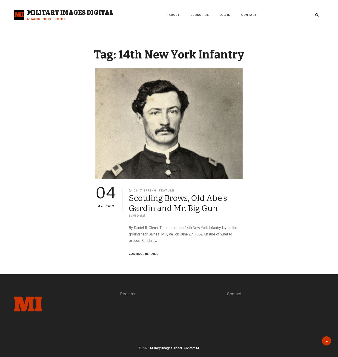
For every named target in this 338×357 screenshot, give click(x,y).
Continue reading (143, 253)
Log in (225, 15)
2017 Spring (145, 190)
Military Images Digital (70, 12)
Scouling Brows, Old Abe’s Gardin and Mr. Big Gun (178, 203)
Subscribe (199, 15)
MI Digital (139, 215)
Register (128, 293)
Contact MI (192, 348)
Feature (166, 190)
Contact (249, 15)
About (174, 15)
